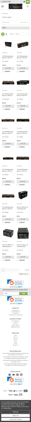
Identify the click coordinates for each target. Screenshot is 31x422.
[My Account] (24, 1)
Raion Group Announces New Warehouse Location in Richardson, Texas (15, 361)
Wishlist (15, 323)
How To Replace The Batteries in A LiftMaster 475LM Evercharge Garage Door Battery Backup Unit (15, 357)
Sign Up (17, 325)
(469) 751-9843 (7, 1)
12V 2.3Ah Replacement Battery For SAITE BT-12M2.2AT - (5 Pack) (7, 170)
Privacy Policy (7, 408)
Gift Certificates (15, 321)
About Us (15, 337)
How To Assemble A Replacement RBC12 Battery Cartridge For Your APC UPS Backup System (15, 364)
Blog (15, 341)
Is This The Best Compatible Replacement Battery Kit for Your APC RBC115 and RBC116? (15, 354)
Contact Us (15, 345)
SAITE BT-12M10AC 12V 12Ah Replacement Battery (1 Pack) (7, 246)
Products (15, 339)
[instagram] (21, 375)
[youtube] (13, 375)
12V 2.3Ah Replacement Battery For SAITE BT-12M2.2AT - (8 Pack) (7, 208)
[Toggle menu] (2, 6)
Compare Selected (23, 274)
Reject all (15, 415)
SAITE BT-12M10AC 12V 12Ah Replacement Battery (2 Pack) (22, 246)
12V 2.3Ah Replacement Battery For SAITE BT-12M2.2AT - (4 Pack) (22, 132)
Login (13, 325)
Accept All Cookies (15, 419)
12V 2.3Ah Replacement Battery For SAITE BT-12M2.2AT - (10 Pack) (7, 95)
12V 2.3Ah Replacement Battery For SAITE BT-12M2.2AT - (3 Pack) (7, 132)
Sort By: (12, 34)
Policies (15, 343)
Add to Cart (8, 68)
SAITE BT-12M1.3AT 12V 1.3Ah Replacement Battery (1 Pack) (22, 208)
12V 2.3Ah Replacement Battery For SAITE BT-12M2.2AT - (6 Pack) (22, 170)
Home (15, 335)
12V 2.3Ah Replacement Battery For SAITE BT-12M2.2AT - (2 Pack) (22, 95)
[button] (15, 22)
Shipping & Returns (15, 327)
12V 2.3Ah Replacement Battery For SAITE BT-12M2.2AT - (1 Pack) (22, 57)
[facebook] (10, 375)
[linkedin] (17, 375)
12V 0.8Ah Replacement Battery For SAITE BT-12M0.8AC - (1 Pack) (7, 57)
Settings (15, 412)
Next (26, 270)
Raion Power (4, 52)
